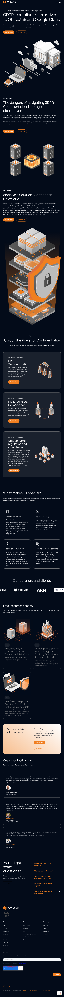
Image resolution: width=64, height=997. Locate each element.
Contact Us (46, 931)
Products (5, 945)
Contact (7, 883)
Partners (45, 934)
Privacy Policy (46, 990)
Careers (45, 928)
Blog (24, 931)
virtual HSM (6, 942)
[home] (9, 2)
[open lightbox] (32, 159)
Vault (4, 925)
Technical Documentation (29, 934)
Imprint (24, 990)
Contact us (21, 32)
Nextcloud (5, 939)
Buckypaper (6, 931)
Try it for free (9, 32)
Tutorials (25, 928)
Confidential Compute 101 (29, 937)
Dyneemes (5, 934)
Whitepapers (26, 925)
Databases (6, 937)
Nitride (5, 928)
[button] (59, 2)
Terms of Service (32, 990)
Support (25, 939)
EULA (39, 990)
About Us (45, 925)
